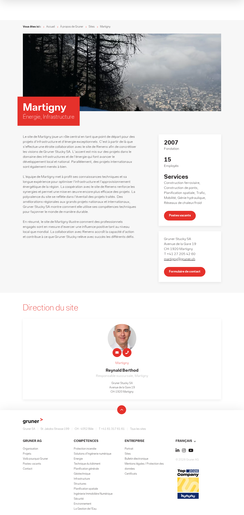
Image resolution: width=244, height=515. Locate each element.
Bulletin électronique (136, 459)
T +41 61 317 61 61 (112, 429)
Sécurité (79, 499)
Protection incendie (85, 449)
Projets (27, 454)
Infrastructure (82, 479)
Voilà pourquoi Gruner (35, 459)
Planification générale (86, 469)
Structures (80, 484)
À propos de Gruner (71, 27)
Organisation (30, 449)
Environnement (82, 504)
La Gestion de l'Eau (85, 509)
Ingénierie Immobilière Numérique (93, 494)
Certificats (131, 474)
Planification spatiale (86, 489)
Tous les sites (138, 429)
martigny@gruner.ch (179, 259)
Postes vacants (32, 464)
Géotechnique (82, 474)
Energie (78, 459)
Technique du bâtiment (87, 464)
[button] (198, 441)
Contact (27, 469)
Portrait (129, 449)
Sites (92, 27)
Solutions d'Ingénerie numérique (92, 454)
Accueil (50, 27)
